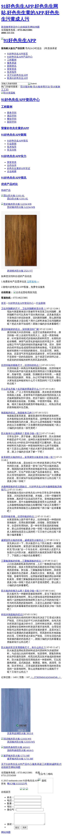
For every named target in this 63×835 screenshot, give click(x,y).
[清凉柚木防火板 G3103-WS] (16, 739)
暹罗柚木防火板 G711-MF (20, 758)
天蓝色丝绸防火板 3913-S (20, 733)
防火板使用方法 (41, 86)
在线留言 (25, 27)
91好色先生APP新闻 (13, 134)
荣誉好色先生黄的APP (15, 128)
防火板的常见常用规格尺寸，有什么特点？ (23, 647)
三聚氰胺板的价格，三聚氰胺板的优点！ (22, 561)
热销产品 (6, 190)
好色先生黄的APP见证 (18, 168)
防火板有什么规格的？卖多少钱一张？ (21, 433)
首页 (3, 303)
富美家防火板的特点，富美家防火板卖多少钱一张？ (28, 457)
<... (32, 677)
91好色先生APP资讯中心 (20, 100)
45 (54, 677)
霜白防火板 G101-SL (17, 198)
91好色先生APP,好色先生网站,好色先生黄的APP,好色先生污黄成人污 (30, 12)
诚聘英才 (56, 764)
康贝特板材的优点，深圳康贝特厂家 (20, 329)
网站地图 (35, 27)
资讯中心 (15, 27)
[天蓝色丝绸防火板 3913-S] (15, 731)
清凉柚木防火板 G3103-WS (21, 742)
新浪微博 (6, 27)
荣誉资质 (11, 69)
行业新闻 (11, 143)
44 (51, 677)
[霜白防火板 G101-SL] (13, 195)
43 (49, 677)
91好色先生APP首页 (17, 53)
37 (35, 677)
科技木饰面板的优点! (12, 614)
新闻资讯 (11, 66)
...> (59, 677)
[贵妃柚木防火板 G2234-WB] (16, 204)
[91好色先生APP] (18, 40)
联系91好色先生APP (17, 78)
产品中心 (27, 764)
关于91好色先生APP (17, 75)
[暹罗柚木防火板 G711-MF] (15, 755)
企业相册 (11, 171)
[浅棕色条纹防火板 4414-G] (15, 747)
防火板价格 (26, 86)
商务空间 (11, 112)
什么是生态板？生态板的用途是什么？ (21, 389)
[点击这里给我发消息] (25, 292)
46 (56, 677)
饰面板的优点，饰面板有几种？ (17, 412)
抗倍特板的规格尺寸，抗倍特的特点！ (21, 365)
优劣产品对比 (9, 184)
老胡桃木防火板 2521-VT (20, 271)
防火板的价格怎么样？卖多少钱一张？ (21, 590)
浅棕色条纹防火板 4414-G (20, 750)
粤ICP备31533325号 (17, 783)
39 (40, 677)
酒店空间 (11, 116)
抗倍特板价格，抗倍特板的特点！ (18, 516)
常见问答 (11, 150)
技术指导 (11, 72)
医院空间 (11, 122)
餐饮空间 (11, 119)
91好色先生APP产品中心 (20, 57)
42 (47, 677)
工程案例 (11, 60)
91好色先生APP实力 (13, 156)
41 (44, 677)
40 (42, 677)
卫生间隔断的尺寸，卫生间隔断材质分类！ (23, 308)
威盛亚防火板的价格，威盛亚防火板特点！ (23, 540)
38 (37, 677)
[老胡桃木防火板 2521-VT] (20, 268)
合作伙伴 (11, 165)
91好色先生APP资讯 (17, 140)
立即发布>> (33, 281)
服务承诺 (11, 63)
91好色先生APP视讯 (13, 177)
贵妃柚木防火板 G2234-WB (21, 207)
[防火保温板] (8, 92)
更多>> (58, 683)
